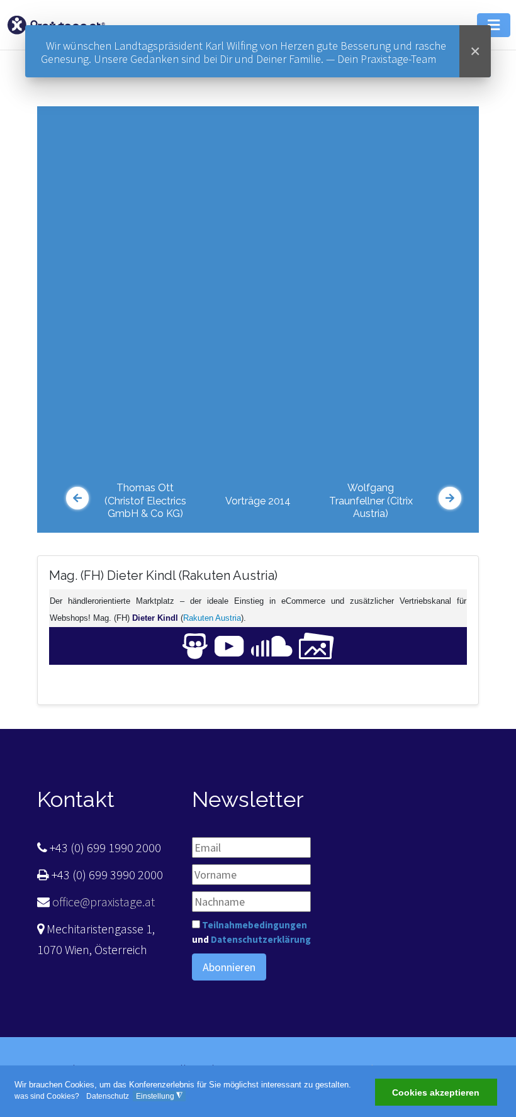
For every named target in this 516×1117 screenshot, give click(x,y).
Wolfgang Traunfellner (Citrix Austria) (371, 501)
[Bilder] (316, 645)
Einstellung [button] (159, 1096)
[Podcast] (272, 645)
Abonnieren (229, 967)
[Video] (229, 645)
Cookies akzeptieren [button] (436, 1092)
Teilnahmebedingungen (254, 925)
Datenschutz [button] (107, 1096)
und (251, 932)
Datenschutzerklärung (261, 939)
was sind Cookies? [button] (46, 1096)
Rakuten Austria (212, 618)
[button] (493, 25)
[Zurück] (77, 498)
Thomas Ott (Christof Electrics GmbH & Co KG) (145, 501)
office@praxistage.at (102, 901)
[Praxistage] (56, 23)
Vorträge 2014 (258, 501)
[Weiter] (450, 498)
